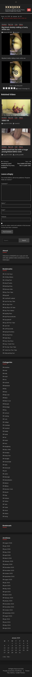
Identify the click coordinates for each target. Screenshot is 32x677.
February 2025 (8, 598)
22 (12, 650)
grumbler (17, 32)
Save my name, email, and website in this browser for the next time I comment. (15, 226)
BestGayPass (8, 286)
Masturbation (8, 480)
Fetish (6, 440)
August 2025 (8, 579)
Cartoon (6, 413)
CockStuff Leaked (9, 298)
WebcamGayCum (9, 353)
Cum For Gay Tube (9, 301)
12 (27, 645)
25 (23, 650)
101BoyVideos (8, 277)
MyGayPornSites (9, 332)
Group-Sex (7, 455)
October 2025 (8, 573)
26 (27, 650)
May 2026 (7, 552)
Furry (5, 443)
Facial (6, 434)
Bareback (7, 385)
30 (16, 652)
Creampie (7, 425)
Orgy (5, 495)
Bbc (5, 388)
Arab (5, 373)
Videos (21, 24)
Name (3, 203)
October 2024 (8, 610)
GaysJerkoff (7, 319)
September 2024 (9, 613)
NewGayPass (8, 335)
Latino (6, 474)
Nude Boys (7, 338)
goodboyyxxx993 (18, 154)
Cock (16, 24)
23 (16, 650)
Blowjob (6, 404)
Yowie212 (17, 123)
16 (16, 648)
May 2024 (7, 625)
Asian (6, 376)
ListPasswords (8, 329)
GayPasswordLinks (10, 316)
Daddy (6, 431)
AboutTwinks (8, 283)
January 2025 (8, 601)
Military (6, 486)
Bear (5, 392)
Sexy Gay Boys (8, 341)
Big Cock (10, 24)
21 (8, 650)
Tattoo (6, 501)
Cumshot (7, 428)
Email (3, 210)
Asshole (6, 382)
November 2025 (9, 570)
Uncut (6, 510)
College (6, 422)
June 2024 (7, 622)
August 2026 (8, 543)
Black (5, 398)
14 (8, 648)
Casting (6, 416)
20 (4, 650)
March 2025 (8, 595)
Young (6, 516)
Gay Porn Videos (9, 310)
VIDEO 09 (5, 120)
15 (12, 648)
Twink (6, 507)
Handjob (6, 458)
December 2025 (9, 567)
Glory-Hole (7, 449)
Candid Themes (20, 673)
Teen (5, 504)
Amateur (4, 24)
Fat (5, 437)
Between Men (8, 289)
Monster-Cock (8, 489)
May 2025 (7, 588)
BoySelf (6, 295)
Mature (6, 483)
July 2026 (7, 546)
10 (20, 645)
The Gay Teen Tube (10, 347)
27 (4, 652)
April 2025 (7, 591)
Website (3, 216)
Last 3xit (7, 326)
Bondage (7, 407)
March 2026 (8, 558)
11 (23, 645)
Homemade (7, 461)
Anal (5, 370)
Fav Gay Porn (8, 304)
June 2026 (7, 549)
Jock (5, 471)
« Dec (4, 657)
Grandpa (6, 452)
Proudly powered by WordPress (12, 671)
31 (20, 652)
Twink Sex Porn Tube (10, 350)
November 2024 (9, 607)
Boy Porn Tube (8, 292)
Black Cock (7, 401)
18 (23, 648)
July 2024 (7, 619)
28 (8, 652)
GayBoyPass (8, 313)
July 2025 (7, 582)
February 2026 (8, 561)
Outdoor (6, 498)
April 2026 (7, 555)
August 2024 (8, 616)
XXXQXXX (12, 7)
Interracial (7, 468)
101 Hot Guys (8, 274)
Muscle (6, 492)
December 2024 (9, 604)
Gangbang (7, 446)
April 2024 (7, 628)
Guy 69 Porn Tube (9, 322)
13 (4, 648)
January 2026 (8, 564)
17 (20, 648)
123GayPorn (8, 280)
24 (20, 650)
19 (27, 648)
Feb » (8, 657)
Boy (5, 410)
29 (12, 652)
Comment (4, 183)
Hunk (5, 465)
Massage (7, 477)
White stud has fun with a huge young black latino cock (15, 150)
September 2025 (9, 576)
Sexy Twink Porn (9, 344)
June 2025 (7, 585)
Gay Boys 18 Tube (9, 307)
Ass (5, 379)
